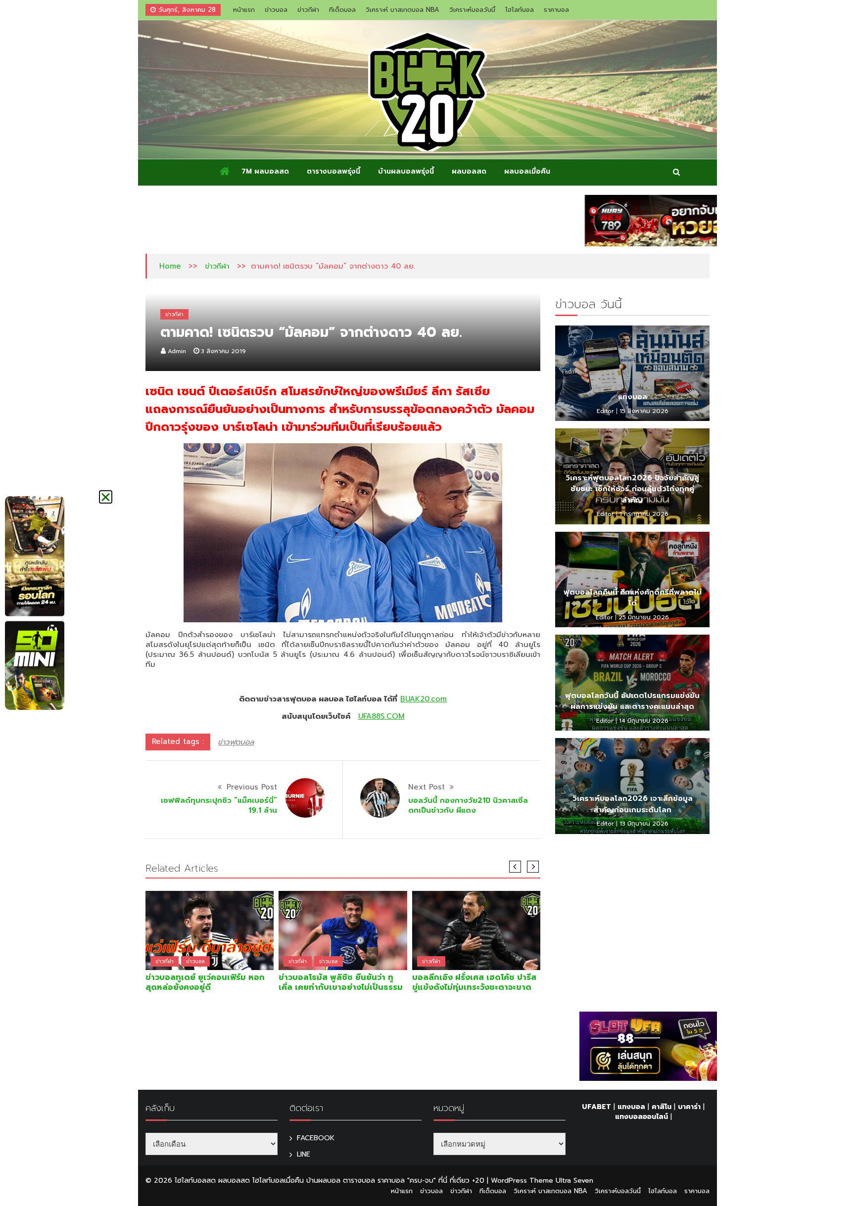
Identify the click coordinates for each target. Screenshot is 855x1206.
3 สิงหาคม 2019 (223, 351)
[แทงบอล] (632, 373)
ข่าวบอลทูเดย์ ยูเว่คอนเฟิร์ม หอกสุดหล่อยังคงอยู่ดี (205, 982)
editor (605, 411)
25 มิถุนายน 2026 (643, 617)
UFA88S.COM (381, 716)
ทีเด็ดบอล (342, 9)
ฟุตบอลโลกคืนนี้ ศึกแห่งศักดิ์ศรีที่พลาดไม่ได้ (633, 598)
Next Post (426, 787)
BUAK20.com (423, 699)
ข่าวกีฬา (308, 9)
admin (177, 351)
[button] (105, 497)
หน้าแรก (244, 9)
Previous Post (252, 787)
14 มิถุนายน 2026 (643, 720)
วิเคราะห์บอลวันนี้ (472, 9)
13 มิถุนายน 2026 (643, 823)
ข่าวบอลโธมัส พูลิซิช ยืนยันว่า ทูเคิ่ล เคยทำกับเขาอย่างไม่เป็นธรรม (341, 982)
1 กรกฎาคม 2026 (643, 514)
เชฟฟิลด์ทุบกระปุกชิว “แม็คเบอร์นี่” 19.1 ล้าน (219, 805)
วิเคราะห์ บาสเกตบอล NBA (402, 9)
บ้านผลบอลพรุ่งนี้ (406, 171)
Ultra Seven (574, 1180)
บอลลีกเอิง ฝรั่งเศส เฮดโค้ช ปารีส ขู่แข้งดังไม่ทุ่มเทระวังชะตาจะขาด (474, 982)
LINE (303, 1154)
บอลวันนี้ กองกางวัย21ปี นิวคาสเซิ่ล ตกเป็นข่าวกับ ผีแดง (468, 805)
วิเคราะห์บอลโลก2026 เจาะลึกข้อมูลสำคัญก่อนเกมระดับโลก (632, 804)
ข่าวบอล (276, 9)
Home (170, 266)
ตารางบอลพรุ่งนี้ (333, 171)
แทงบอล (632, 396)
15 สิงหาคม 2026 (643, 411)
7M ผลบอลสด (265, 171)
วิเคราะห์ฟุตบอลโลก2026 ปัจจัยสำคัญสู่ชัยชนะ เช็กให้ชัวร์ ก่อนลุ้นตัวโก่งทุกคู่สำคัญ (632, 489)
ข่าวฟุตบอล (236, 742)
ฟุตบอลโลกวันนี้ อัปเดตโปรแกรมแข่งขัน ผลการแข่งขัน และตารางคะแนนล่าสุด (632, 701)
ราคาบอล (556, 9)
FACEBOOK (315, 1138)
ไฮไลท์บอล (519, 9)
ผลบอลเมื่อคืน (527, 171)
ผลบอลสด (469, 171)
